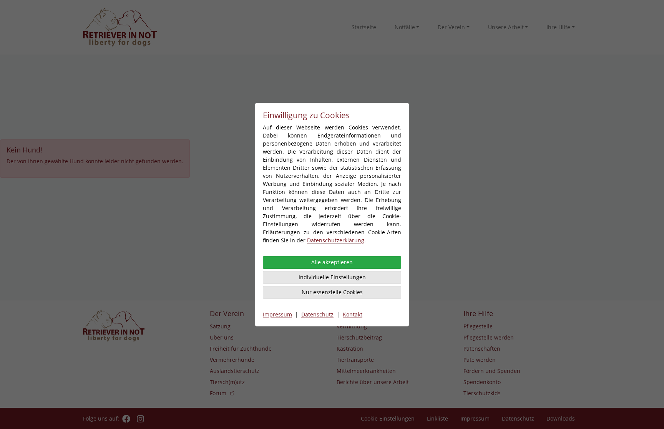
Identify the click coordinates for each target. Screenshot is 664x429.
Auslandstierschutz (234, 370)
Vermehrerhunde (232, 359)
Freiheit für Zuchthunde (241, 348)
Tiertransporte (355, 359)
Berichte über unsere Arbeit (373, 382)
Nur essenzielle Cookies (332, 292)
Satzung (220, 326)
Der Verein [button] (451, 27)
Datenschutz (317, 314)
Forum (218, 393)
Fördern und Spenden (491, 370)
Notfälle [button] (405, 27)
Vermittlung (352, 326)
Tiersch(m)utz (227, 382)
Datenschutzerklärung (335, 240)
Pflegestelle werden (488, 337)
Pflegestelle (478, 326)
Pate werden (479, 359)
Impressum (277, 314)
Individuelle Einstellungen (332, 277)
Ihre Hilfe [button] (558, 27)
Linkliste (437, 418)
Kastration (350, 348)
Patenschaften (481, 348)
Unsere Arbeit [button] (506, 27)
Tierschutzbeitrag (359, 337)
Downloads (560, 418)
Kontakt (352, 314)
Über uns (222, 337)
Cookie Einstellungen (388, 418)
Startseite (364, 27)
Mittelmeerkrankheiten (366, 370)
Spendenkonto (482, 382)
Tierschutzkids (482, 393)
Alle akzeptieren (332, 262)
